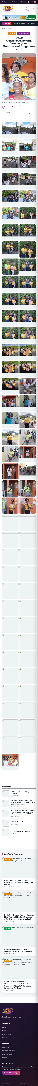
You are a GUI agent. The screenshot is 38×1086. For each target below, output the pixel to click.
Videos (4, 1038)
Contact (4, 1057)
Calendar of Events (8, 1050)
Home (4, 28)
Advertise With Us (25, 1083)
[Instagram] (32, 2)
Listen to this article (11, 107)
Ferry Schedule (7, 1054)
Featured (10, 28)
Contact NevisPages (11, 1073)
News (4, 1027)
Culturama (5, 1047)
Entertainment (6, 1034)
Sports (4, 1031)
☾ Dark (23, 2)
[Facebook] (29, 2)
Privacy (30, 1081)
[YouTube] (35, 2)
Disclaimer (23, 1081)
